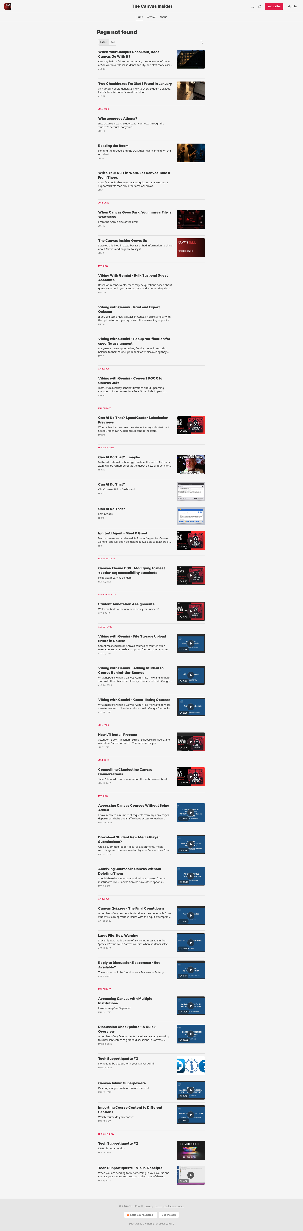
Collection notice (174, 1206)
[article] (151, 62)
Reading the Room (113, 146)
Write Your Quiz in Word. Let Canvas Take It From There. (134, 175)
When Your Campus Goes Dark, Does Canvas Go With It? (128, 54)
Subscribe (274, 6)
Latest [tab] (103, 42)
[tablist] (107, 42)
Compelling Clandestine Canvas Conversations (125, 772)
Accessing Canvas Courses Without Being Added (133, 807)
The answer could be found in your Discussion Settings (131, 972)
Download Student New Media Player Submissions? (129, 839)
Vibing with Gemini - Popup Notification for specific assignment (134, 341)
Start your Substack (142, 1214)
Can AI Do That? (111, 484)
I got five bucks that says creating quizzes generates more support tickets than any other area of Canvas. (133, 184)
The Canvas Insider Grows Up (122, 241)
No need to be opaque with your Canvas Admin (126, 1063)
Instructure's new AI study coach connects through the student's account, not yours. (131, 125)
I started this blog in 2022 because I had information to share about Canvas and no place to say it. (135, 247)
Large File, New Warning (118, 936)
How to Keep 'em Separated (114, 1008)
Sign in (292, 6)
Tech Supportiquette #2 (118, 1143)
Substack (134, 1223)
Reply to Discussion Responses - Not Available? (129, 965)
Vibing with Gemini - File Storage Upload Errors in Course (132, 638)
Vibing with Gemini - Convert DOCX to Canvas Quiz (130, 380)
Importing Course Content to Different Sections (130, 1109)
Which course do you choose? (116, 1117)
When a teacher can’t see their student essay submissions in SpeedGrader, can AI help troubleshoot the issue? (134, 428)
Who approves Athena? (117, 119)
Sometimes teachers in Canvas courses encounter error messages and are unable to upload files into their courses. (133, 647)
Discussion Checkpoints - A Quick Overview (127, 1029)
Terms (158, 1206)
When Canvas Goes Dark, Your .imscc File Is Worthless (134, 214)
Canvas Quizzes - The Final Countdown (131, 908)
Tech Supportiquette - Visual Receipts (130, 1168)
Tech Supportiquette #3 (118, 1059)
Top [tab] (113, 42)
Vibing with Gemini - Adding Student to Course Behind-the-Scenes (131, 670)
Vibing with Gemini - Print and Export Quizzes (129, 309)
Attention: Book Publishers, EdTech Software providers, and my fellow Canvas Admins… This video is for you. (134, 741)
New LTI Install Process (117, 735)
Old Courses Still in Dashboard (116, 489)
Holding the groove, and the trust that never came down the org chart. (134, 152)
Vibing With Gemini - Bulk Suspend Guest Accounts (133, 277)
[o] (190, 424)
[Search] (252, 6)
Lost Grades (105, 514)
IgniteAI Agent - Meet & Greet (122, 533)
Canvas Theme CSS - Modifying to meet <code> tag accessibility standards (131, 570)
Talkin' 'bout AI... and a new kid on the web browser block (133, 779)
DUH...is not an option (111, 1148)
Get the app (169, 1214)
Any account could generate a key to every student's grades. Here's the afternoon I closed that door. (134, 90)
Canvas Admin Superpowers (122, 1083)
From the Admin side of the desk (118, 221)
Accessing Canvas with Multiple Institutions (125, 1001)
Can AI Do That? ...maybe (119, 457)
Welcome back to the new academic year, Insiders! (128, 609)
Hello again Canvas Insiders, (115, 577)
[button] (139, 17)
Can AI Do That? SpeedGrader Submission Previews (133, 420)
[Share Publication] (259, 6)
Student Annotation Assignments (126, 604)
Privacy (149, 1206)
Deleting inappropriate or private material (123, 1088)
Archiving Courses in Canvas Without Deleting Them (129, 871)
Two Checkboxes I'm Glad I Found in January (135, 84)
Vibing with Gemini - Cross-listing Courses (134, 700)
